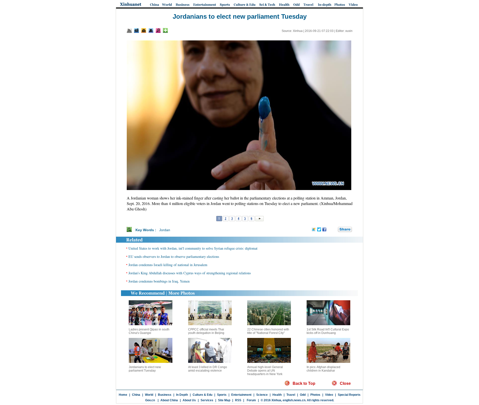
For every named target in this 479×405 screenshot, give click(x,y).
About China (169, 400)
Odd (303, 395)
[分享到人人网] (334, 229)
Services (207, 400)
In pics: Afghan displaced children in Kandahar (323, 368)
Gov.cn (150, 400)
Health (277, 395)
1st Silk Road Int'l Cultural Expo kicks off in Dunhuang (328, 331)
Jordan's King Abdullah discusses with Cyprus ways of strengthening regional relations (189, 273)
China (136, 395)
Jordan (164, 230)
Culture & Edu (202, 395)
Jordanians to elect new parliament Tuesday (145, 368)
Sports (222, 395)
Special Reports (349, 395)
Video (329, 395)
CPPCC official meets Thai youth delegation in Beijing (206, 331)
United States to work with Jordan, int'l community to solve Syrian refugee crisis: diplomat (192, 248)
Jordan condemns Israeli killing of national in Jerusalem (167, 264)
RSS (238, 400)
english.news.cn (294, 400)
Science (262, 395)
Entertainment (241, 395)
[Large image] (158, 30)
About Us (189, 400)
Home (123, 395)
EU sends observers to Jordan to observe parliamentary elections (173, 256)
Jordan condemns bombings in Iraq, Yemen (159, 281)
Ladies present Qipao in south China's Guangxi (149, 331)
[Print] (143, 30)
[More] (165, 30)
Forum (251, 400)
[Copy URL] (150, 30)
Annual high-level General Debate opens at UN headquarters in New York (265, 370)
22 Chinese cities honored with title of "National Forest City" (268, 331)
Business (164, 395)
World (149, 395)
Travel (290, 395)
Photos (315, 395)
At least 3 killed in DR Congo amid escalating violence (207, 368)
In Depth (182, 395)
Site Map (224, 400)
